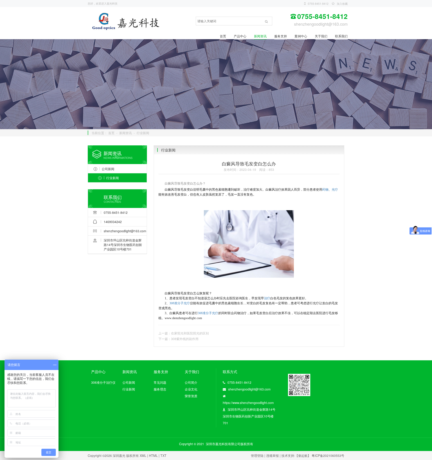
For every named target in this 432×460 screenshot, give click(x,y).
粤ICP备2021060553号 (328, 455)
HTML (153, 455)
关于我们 (321, 36)
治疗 (267, 298)
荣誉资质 (191, 396)
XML (143, 455)
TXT (163, 455)
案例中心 (301, 36)
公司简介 (191, 382)
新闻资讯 (260, 36)
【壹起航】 (303, 455)
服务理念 (160, 389)
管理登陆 (257, 455)
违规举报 (272, 455)
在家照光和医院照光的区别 (190, 333)
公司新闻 (108, 169)
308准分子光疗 (179, 303)
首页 (223, 36)
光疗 (335, 189)
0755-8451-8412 (318, 3)
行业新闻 (143, 133)
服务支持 (280, 36)
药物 (325, 189)
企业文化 (191, 389)
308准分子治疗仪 (103, 382)
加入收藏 (342, 3)
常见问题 (160, 382)
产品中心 (240, 36)
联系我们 (341, 36)
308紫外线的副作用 (184, 338)
